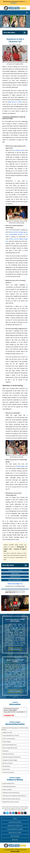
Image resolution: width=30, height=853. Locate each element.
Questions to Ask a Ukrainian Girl (10, 792)
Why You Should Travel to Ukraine (11, 799)
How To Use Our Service (8, 738)
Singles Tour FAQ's (7, 732)
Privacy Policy (6, 769)
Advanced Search (15, 836)
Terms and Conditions (8, 772)
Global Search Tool (15, 577)
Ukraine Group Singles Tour (15, 583)
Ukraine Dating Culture (8, 783)
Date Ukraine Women (8, 754)
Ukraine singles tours (22, 466)
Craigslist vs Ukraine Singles (9, 760)
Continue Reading (15, 649)
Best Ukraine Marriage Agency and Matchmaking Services (15, 728)
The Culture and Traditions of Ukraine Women (14, 796)
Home (15, 818)
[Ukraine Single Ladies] (6, 21)
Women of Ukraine (7, 763)
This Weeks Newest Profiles (15, 570)
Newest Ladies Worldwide (15, 580)
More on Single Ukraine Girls (9, 748)
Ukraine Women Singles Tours (15, 825)
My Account (15, 839)
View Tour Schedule (15, 691)
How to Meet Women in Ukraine (10, 735)
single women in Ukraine (15, 102)
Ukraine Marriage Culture (9, 786)
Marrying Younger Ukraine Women (11, 757)
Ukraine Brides (6, 766)
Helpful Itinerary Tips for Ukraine (10, 802)
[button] (22, 813)
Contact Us (5, 751)
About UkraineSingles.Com (9, 745)
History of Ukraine (7, 789)
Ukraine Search (15, 573)
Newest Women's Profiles (15, 832)
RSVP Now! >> (14, 3)
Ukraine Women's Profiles (15, 822)
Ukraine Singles (6, 741)
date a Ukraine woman (18, 150)
